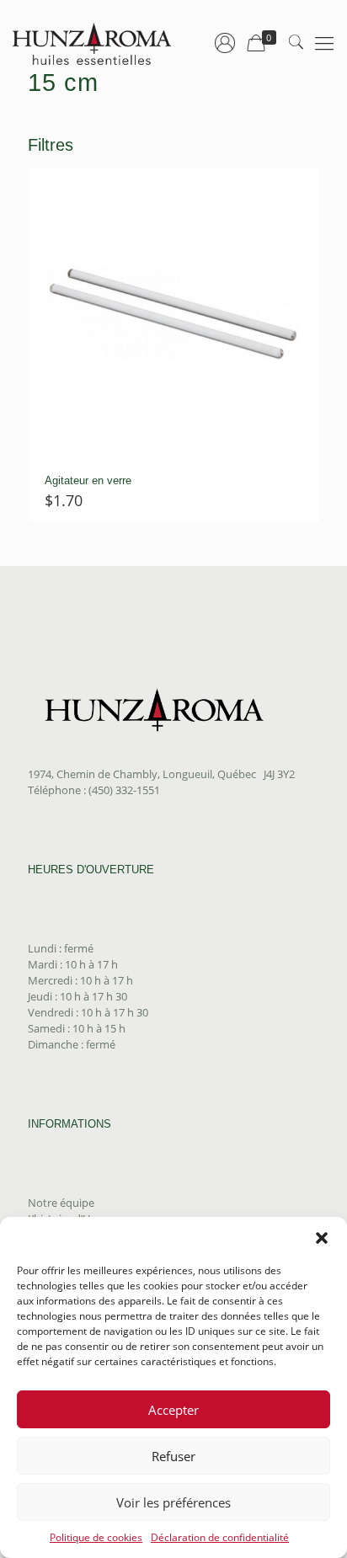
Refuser (173, 1456)
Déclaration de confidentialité (220, 1537)
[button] (321, 1238)
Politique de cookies (96, 1537)
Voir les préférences (173, 1502)
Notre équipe (61, 1202)
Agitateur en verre (88, 480)
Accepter (173, 1409)
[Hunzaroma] (92, 42)
